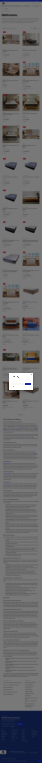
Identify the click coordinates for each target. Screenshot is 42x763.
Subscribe (28, 383)
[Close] (31, 375)
